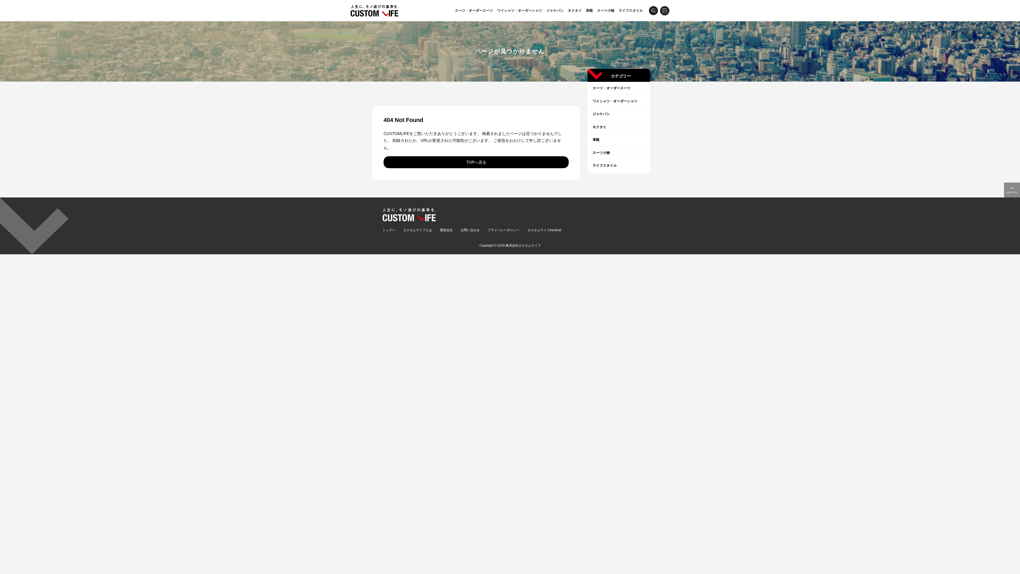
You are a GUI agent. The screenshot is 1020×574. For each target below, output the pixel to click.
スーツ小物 (605, 10)
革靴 (589, 10)
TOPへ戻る (476, 162)
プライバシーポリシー (504, 230)
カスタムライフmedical (544, 230)
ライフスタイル (631, 10)
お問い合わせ (470, 230)
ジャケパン (555, 10)
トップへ (388, 230)
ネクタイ (575, 10)
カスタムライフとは (417, 230)
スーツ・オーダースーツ (474, 10)
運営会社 (446, 230)
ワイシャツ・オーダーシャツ (519, 10)
